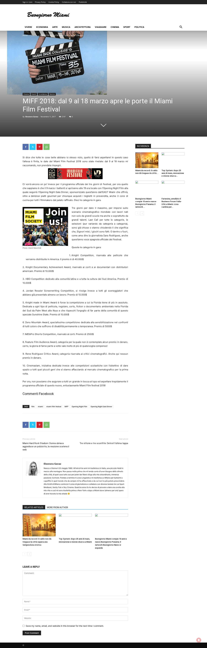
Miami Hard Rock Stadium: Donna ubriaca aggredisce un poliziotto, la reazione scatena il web (46, 446)
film (33, 406)
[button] (180, 27)
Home (25, 35)
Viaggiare (100, 27)
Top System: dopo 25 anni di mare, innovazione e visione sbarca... (173, 173)
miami (40, 406)
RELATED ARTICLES (33, 507)
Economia (42, 27)
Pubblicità (83, 2)
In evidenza (43, 94)
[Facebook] (26, 147)
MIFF (66, 406)
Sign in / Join (27, 2)
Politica (139, 27)
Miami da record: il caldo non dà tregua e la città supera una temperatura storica (37, 542)
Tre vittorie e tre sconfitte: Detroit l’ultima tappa (104, 443)
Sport (126, 27)
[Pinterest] (40, 147)
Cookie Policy (53, 2)
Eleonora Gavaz (31, 116)
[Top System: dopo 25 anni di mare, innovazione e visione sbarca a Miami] (75, 525)
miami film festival (53, 406)
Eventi (34, 94)
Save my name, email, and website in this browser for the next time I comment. (65, 626)
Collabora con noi (69, 2)
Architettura (83, 27)
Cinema (115, 27)
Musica (66, 27)
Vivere (28, 27)
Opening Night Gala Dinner (101, 406)
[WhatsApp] (46, 147)
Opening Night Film (79, 406)
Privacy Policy (40, 2)
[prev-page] (24, 554)
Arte (55, 27)
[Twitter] (33, 147)
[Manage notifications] (198, 640)
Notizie (52, 94)
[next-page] (29, 554)
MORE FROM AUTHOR (57, 507)
